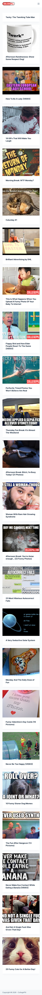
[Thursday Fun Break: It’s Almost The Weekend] (20, 412)
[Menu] (39, 4)
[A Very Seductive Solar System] (20, 622)
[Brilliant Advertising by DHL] (20, 241)
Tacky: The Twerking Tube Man (20, 17)
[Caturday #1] (20, 201)
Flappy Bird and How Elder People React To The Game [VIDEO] (18, 346)
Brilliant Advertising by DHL (18, 259)
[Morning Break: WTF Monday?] (20, 162)
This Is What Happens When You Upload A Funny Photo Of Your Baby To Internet (21, 301)
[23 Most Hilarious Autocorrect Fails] (20, 580)
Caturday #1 (11, 220)
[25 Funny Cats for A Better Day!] (20, 951)
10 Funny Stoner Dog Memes (19, 803)
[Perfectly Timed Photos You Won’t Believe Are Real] (20, 370)
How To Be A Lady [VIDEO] (18, 99)
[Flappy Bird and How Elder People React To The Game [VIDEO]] (20, 325)
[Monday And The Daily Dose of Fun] (20, 661)
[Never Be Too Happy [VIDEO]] (20, 746)
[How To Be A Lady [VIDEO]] (20, 80)
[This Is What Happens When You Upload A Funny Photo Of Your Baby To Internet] (20, 281)
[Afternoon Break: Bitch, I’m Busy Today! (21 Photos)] (20, 454)
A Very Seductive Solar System (20, 640)
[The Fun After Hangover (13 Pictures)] (20, 825)
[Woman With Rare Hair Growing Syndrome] (20, 496)
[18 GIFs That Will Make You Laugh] (20, 120)
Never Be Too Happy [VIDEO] (19, 764)
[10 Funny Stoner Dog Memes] (20, 785)
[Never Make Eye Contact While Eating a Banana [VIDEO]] (20, 867)
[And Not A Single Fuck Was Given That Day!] (20, 909)
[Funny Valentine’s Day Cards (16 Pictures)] (20, 703)
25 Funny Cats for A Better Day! (20, 969)
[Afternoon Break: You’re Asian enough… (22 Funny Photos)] (20, 538)
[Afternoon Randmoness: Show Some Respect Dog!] (20, 38)
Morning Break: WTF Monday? (20, 180)
